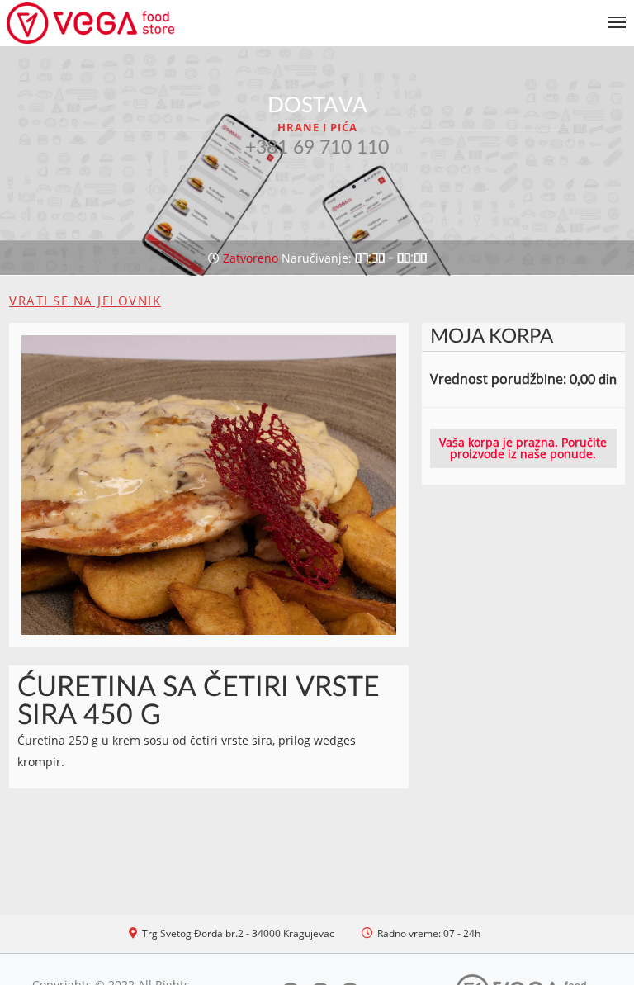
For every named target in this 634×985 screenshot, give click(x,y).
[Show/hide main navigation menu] (317, 15)
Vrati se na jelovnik (85, 300)
